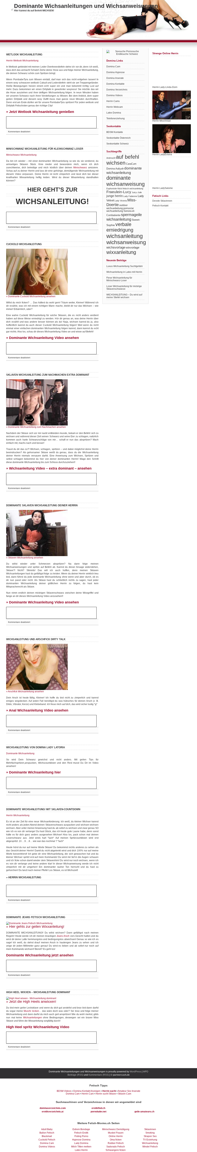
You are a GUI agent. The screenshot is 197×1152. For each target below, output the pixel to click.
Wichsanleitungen (32, 1017)
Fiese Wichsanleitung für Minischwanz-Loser (119, 279)
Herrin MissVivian (161, 120)
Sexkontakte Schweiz (117, 143)
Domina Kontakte (115, 84)
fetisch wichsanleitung (133, 188)
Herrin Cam (88, 1093)
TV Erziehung (150, 1139)
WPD (145, 1071)
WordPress (135, 1071)
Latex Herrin (81, 1150)
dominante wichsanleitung (124, 170)
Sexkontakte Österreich (118, 138)
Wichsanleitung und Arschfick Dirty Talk (35, 639)
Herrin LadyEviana (162, 154)
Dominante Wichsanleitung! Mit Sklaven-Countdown (43, 809)
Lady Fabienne (130, 196)
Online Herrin (116, 1136)
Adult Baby (47, 1129)
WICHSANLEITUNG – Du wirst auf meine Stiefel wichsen (124, 296)
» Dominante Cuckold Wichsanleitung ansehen (30, 296)
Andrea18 (110, 158)
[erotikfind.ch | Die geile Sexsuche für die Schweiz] (125, 54)
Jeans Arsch (63, 936)
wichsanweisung (126, 242)
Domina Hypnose (115, 72)
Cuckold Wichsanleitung (24, 244)
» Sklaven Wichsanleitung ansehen (24, 557)
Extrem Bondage (81, 1129)
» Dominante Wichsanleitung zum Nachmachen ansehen (36, 427)
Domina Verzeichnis (116, 89)
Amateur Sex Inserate (129, 1091)
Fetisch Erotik (81, 1132)
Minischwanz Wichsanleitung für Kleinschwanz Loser (44, 148)
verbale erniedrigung (119, 227)
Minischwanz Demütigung (115, 1129)
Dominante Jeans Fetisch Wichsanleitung (35, 917)
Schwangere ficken (116, 1150)
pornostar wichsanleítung (120, 209)
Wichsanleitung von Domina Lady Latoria (35, 747)
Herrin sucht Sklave (106, 1093)
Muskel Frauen (116, 1132)
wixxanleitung (121, 252)
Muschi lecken (31, 1011)
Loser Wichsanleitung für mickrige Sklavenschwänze (124, 287)
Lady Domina (81, 1143)
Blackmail (47, 1136)
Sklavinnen (150, 1129)
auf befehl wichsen (122, 160)
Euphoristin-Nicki (114, 188)
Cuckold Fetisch (46, 1139)
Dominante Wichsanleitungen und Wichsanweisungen (86, 6)
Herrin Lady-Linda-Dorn (164, 87)
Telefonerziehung (115, 118)
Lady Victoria (121, 200)
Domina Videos (114, 95)
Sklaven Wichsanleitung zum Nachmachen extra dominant (47, 374)
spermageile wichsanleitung (124, 216)
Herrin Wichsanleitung (17, 815)
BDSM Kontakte (114, 132)
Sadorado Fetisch (115, 1146)
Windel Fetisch (150, 1146)
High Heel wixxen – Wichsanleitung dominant (38, 992)
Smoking (150, 1132)
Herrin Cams (113, 101)
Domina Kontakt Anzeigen (86, 1091)
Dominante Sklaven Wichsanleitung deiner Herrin (42, 505)
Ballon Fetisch (46, 1132)
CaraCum (131, 164)
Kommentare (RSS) (98, 1075)
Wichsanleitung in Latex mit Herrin (124, 272)
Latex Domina (113, 112)
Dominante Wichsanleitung (20, 753)
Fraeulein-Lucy (118, 192)
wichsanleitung (124, 236)
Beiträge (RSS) (75, 1075)
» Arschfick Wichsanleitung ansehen (25, 691)
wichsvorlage (115, 247)
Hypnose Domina (81, 1139)
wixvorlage (132, 247)
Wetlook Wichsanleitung (24, 54)
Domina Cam (113, 66)
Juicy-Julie (137, 192)
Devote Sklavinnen (162, 200)
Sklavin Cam (124, 1093)
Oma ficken (116, 1139)
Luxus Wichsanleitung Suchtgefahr (124, 266)
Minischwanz (80, 167)
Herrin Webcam (114, 107)
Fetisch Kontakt (160, 205)
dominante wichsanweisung (125, 181)
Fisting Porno (81, 1136)
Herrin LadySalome (162, 188)
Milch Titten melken (81, 1146)
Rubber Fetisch (116, 1143)
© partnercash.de (120, 1075)
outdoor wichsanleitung (117, 207)
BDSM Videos (64, 1091)
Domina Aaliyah (115, 168)
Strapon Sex (150, 1136)
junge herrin (114, 196)
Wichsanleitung (150, 1143)
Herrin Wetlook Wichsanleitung (22, 60)
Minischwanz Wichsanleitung (21, 154)
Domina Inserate (115, 78)
